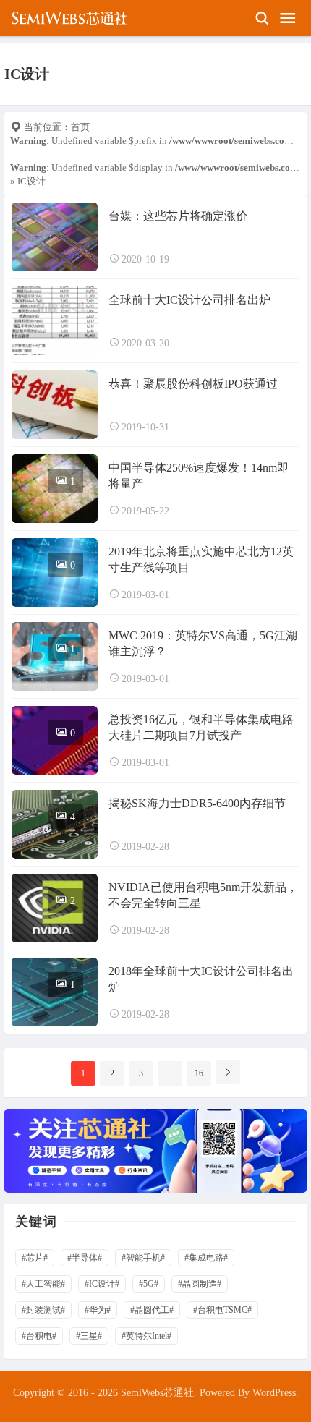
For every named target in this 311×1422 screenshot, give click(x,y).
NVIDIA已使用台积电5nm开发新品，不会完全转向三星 (203, 895)
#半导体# (84, 1258)
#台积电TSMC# (222, 1310)
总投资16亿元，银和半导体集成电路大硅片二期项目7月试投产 (201, 727)
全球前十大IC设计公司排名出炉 (189, 300)
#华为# (98, 1310)
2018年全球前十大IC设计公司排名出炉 (201, 979)
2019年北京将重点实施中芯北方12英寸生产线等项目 (201, 559)
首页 (80, 127)
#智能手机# (143, 1258)
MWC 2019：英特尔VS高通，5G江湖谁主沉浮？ (202, 643)
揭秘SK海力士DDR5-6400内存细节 (197, 803)
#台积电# (39, 1336)
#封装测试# (43, 1310)
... (170, 1073)
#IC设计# (102, 1284)
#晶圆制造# (199, 1284)
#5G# (148, 1284)
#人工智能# (43, 1284)
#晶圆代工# (152, 1310)
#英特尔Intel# (146, 1336)
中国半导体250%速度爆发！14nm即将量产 (198, 475)
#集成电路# (206, 1258)
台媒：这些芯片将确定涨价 (177, 216)
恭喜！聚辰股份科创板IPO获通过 (193, 384)
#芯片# (35, 1258)
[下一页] (228, 1072)
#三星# (89, 1336)
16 (199, 1073)
